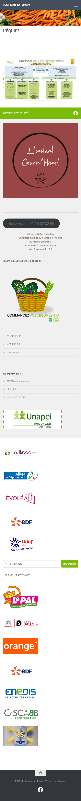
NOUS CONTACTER (15, 397)
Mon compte (12, 352)
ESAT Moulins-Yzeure (16, 5)
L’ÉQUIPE (11, 389)
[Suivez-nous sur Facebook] (75, 113)
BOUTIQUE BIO (13, 336)
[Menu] (76, 5)
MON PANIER (13, 344)
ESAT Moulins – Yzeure (17, 381)
